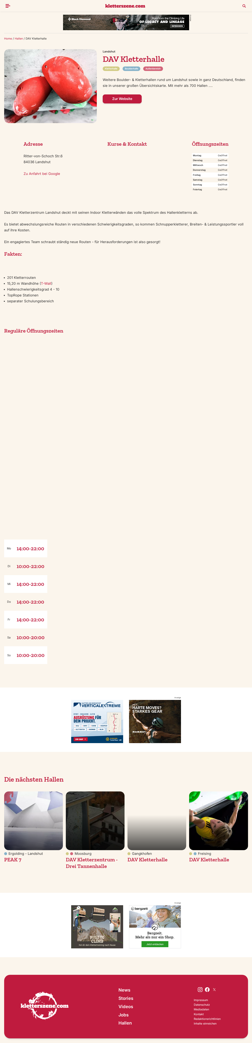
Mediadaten (201, 1009)
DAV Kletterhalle (147, 859)
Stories (125, 998)
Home (8, 38)
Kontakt (199, 1014)
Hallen (19, 38)
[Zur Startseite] (45, 1006)
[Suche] (244, 6)
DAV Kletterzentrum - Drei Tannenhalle (92, 862)
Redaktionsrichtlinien (207, 1019)
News (124, 990)
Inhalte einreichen (205, 1023)
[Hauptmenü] (8, 6)
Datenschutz (202, 1004)
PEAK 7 (12, 859)
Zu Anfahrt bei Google (42, 174)
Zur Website (122, 99)
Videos (125, 1006)
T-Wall (46, 283)
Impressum (201, 1000)
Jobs (123, 1014)
